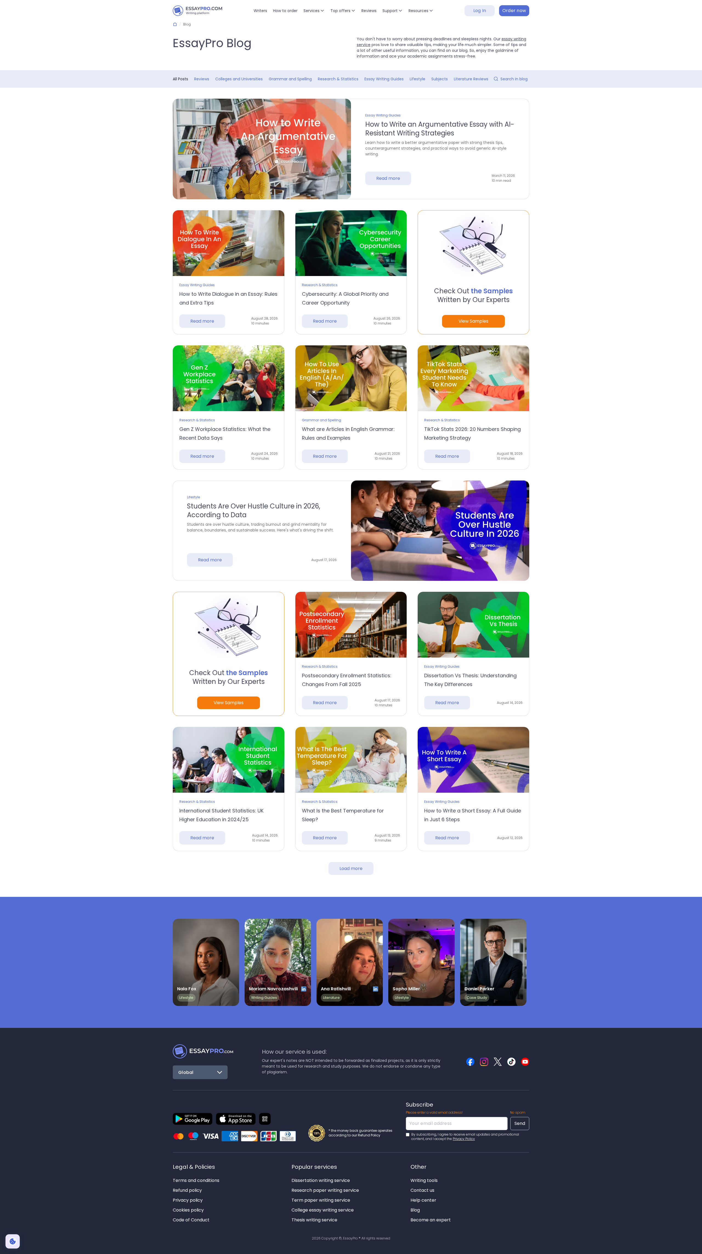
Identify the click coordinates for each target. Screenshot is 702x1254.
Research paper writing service (325, 1190)
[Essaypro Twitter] (498, 1062)
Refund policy (187, 1190)
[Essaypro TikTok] (511, 1062)
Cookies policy (188, 1210)
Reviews (369, 10)
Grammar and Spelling (290, 79)
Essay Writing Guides (384, 79)
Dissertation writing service (320, 1180)
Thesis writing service (314, 1220)
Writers (260, 10)
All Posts (180, 79)
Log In (479, 10)
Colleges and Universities (239, 79)
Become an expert (431, 1220)
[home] (197, 10)
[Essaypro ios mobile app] (236, 1119)
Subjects (439, 79)
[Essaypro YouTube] (525, 1062)
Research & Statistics (338, 79)
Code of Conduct (191, 1220)
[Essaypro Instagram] (484, 1062)
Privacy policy (188, 1200)
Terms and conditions (196, 1180)
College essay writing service (322, 1210)
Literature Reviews (471, 79)
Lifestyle (417, 79)
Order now (514, 10)
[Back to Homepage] (203, 1051)
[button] (314, 11)
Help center (423, 1200)
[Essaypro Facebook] (470, 1062)
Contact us (422, 1190)
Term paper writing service (320, 1200)
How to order (285, 10)
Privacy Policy (464, 1138)
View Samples (473, 321)
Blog (415, 1210)
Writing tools (424, 1180)
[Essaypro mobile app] (193, 1119)
